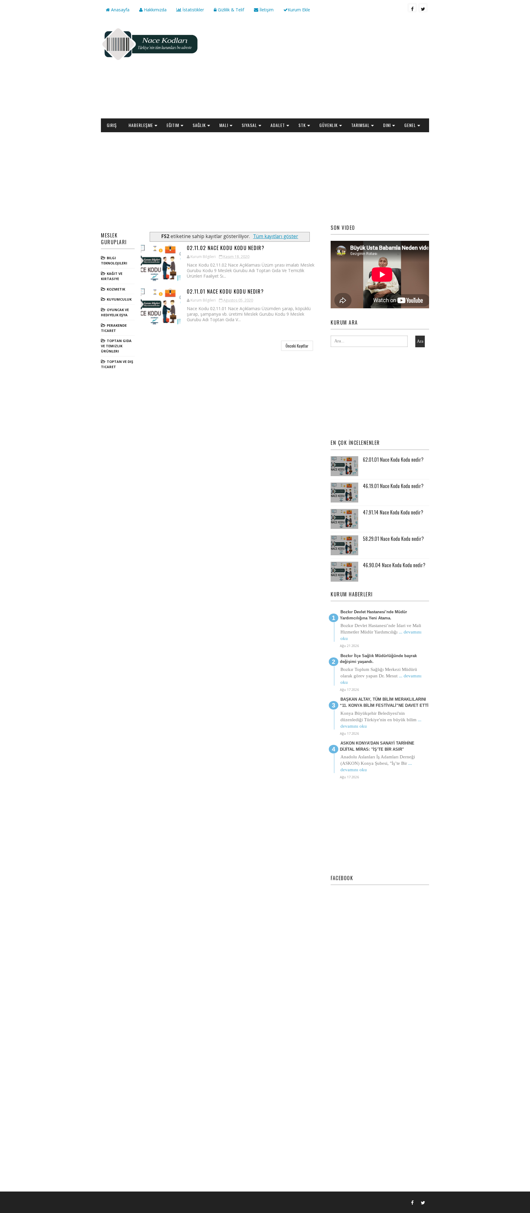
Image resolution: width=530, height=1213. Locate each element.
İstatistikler (192, 10)
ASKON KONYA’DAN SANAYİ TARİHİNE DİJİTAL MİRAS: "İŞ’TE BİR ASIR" (377, 746)
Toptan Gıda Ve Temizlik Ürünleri (116, 345)
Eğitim (173, 125)
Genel (410, 125)
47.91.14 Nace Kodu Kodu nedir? (393, 512)
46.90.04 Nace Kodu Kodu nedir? (394, 565)
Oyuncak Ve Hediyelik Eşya (115, 312)
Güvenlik (328, 125)
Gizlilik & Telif (230, 10)
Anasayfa (119, 10)
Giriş (112, 125)
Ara (420, 341)
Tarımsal (360, 125)
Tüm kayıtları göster (275, 236)
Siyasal (249, 125)
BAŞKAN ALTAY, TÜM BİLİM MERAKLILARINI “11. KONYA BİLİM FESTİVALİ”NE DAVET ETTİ (384, 702)
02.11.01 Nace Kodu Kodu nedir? (225, 291)
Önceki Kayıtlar (297, 346)
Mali (223, 125)
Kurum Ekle (299, 10)
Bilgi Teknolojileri (114, 260)
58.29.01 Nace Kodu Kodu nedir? (393, 538)
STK (302, 125)
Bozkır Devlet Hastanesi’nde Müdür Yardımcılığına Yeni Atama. (373, 615)
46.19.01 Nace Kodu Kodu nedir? (393, 486)
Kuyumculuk (119, 299)
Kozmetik (116, 289)
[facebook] (412, 7)
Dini (387, 125)
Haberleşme (141, 125)
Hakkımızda (155, 10)
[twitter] (423, 7)
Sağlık (199, 125)
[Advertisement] (317, 69)
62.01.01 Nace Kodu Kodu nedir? (393, 459)
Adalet (278, 125)
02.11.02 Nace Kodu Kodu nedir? (225, 248)
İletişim (266, 10)
